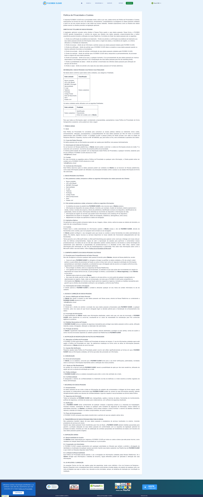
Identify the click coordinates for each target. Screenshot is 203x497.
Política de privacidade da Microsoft (100, 248)
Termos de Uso (144, 495)
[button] (52, 487)
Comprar (129, 3)
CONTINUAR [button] (18, 492)
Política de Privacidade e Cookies (104, 495)
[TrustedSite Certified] (97, 487)
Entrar (121, 3)
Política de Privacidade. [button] (25, 489)
